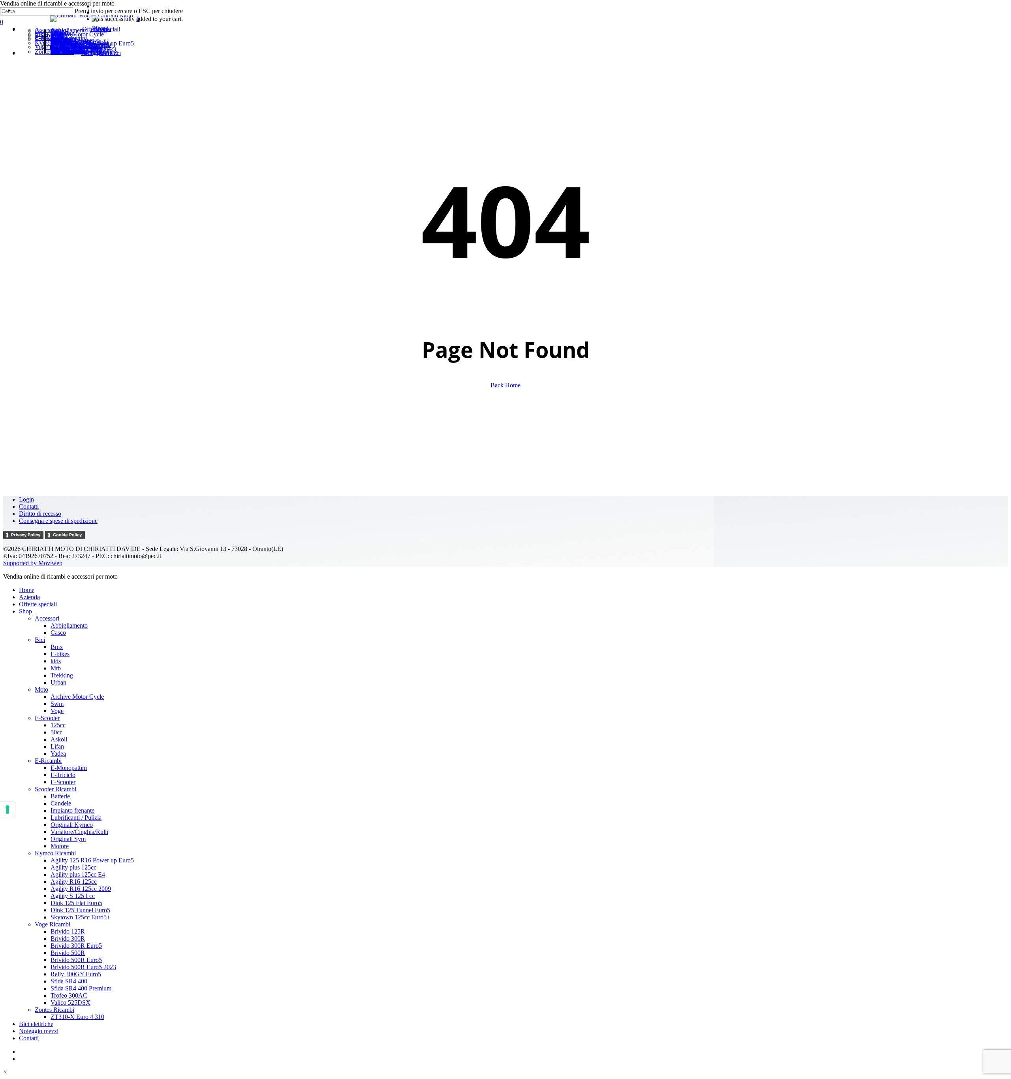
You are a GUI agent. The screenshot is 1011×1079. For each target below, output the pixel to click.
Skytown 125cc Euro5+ (80, 917)
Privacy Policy (25, 535)
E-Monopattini (69, 767)
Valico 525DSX (70, 1002)
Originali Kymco (72, 824)
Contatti (29, 506)
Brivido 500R (68, 952)
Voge (57, 710)
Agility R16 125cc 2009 (81, 888)
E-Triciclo (63, 775)
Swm (57, 703)
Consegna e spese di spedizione (58, 520)
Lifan (57, 746)
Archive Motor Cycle (77, 696)
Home (26, 590)
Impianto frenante (72, 810)
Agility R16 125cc (74, 881)
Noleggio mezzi (38, 1031)
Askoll (59, 739)
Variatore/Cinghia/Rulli (79, 831)
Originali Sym (68, 839)
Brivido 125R (68, 931)
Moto (41, 689)
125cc (58, 725)
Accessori (47, 618)
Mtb (56, 668)
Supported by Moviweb (32, 563)
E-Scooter (47, 718)
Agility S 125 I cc (73, 895)
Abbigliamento (69, 625)
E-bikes (60, 654)
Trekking (62, 675)
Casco (58, 632)
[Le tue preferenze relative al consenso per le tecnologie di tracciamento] (7, 809)
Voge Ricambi (52, 924)
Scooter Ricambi (55, 789)
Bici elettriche (36, 1024)
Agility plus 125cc (73, 867)
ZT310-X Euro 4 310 (77, 1016)
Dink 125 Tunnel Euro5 (80, 910)
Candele (61, 803)
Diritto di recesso (40, 513)
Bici (40, 639)
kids (56, 661)
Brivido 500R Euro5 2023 (83, 967)
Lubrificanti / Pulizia (76, 817)
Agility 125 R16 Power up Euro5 (92, 860)
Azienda (29, 597)
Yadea (58, 753)
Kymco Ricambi (55, 853)
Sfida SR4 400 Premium (81, 988)
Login (26, 499)
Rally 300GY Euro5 (76, 974)
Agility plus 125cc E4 (78, 874)
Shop (25, 611)
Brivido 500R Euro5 (76, 959)
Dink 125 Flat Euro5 (76, 903)
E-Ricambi (48, 760)
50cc (56, 732)
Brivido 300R (68, 938)
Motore (60, 846)
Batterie (60, 796)
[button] (5, 1072)
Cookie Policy (67, 535)
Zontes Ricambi (54, 1009)
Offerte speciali (38, 604)
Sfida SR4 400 (69, 981)
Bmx (57, 646)
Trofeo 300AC (69, 995)
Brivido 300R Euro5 (76, 945)
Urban (58, 682)
